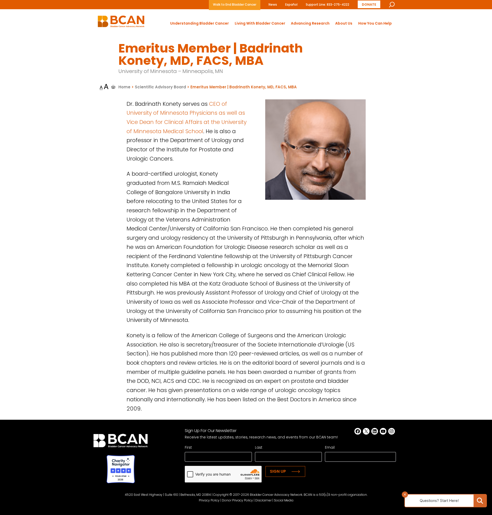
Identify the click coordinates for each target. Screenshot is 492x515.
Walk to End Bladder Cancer (234, 4)
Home (124, 87)
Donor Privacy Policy (237, 500)
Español (291, 4)
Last (258, 447)
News (273, 4)
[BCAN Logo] (120, 442)
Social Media (283, 500)
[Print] (113, 87)
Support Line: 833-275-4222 (327, 4)
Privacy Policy (209, 500)
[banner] (121, 23)
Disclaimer (263, 500)
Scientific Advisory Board (160, 87)
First (188, 447)
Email (330, 447)
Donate (369, 4)
